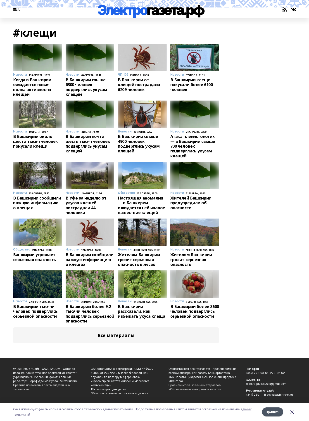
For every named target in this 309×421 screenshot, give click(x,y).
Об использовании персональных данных (119, 393)
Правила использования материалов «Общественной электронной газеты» (195, 387)
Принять (273, 412)
